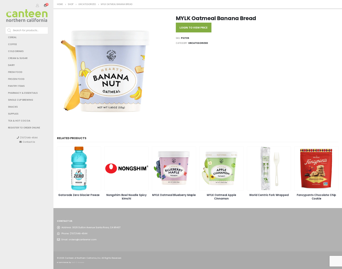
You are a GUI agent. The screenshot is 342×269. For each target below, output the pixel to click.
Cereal (12, 37)
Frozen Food (16, 79)
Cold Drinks (16, 51)
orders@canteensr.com (83, 239)
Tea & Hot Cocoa (19, 120)
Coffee (12, 44)
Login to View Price (194, 27)
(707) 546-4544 (29, 137)
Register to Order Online (24, 127)
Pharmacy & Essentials (23, 93)
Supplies (13, 113)
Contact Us (29, 141)
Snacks (13, 106)
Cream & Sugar (17, 58)
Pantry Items (16, 86)
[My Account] (37, 5)
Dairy (11, 65)
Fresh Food (15, 72)
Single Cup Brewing (20, 100)
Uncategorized (198, 43)
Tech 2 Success (77, 262)
